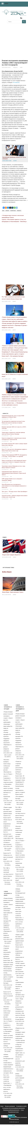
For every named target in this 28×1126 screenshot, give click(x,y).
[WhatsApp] (14, 208)
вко (3, 210)
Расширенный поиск (13, 1112)
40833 (14, 378)
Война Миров (7, 572)
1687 (11, 482)
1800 (11, 441)
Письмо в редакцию (10, 1106)
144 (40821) (7, 850)
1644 (11, 476)
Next (24, 546)
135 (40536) (7, 1097)
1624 (11, 469)
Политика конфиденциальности (11, 1110)
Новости (15, 67)
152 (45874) (7, 756)
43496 (14, 358)
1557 (11, 452)
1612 (11, 489)
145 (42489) (7, 804)
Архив (1, 1106)
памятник (13, 210)
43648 (14, 301)
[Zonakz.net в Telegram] (15, 18)
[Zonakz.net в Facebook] (10, 18)
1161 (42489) (19, 871)
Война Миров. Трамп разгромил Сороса (12, 592)
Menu (6, 3)
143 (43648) (7, 884)
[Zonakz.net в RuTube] (21, 18)
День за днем (7, 754)
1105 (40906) (19, 1087)
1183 (21, 67)
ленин (7, 210)
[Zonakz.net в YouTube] (13, 18)
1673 (11, 493)
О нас (22, 1110)
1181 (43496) (19, 804)
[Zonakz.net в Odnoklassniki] (17, 18)
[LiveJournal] (12, 208)
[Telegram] (17, 208)
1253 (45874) (19, 758)
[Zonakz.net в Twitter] (8, 18)
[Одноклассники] (6, 208)
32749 (14, 160)
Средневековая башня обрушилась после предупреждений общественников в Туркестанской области (14, 473)
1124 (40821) (19, 977)
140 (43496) (7, 988)
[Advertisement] (14, 40)
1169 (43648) (19, 823)
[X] (10, 208)
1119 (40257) (19, 1025)
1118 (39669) (19, 1070)
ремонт (19, 210)
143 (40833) (7, 865)
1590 (11, 430)
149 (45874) (7, 943)
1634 (11, 458)
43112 (14, 557)
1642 (11, 424)
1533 (11, 463)
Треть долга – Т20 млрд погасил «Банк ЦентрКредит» (14, 491)
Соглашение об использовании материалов (13, 1108)
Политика (6, 863)
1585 (11, 498)
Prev (4, 546)
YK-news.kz (16, 82)
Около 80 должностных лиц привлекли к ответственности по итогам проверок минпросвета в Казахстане (14, 486)
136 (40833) (7, 1003)
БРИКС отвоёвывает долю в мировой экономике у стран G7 (19, 1078)
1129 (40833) (19, 886)
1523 (11, 435)
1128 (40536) (19, 931)
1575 (11, 419)
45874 (14, 330)
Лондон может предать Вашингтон (11, 554)
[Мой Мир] (8, 208)
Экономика (7, 882)
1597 (11, 447)
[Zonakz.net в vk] (19, 18)
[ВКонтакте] (4, 208)
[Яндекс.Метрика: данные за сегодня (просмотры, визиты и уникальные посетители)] (14, 1119)
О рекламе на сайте (21, 1106)
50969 (14, 594)
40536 (14, 407)
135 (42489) (7, 1051)
